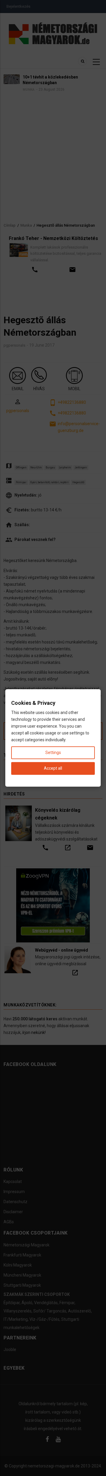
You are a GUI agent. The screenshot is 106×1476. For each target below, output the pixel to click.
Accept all (53, 768)
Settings (53, 752)
